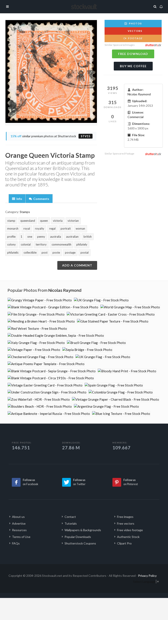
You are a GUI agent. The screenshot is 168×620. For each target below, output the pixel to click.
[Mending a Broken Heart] (41, 321)
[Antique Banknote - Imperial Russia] (49, 413)
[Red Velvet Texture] (37, 328)
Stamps (25, 212)
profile (11, 236)
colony (11, 244)
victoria (58, 220)
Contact (70, 517)
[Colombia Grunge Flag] (121, 392)
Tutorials (71, 523)
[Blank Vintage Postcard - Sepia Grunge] (52, 371)
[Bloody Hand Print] (127, 371)
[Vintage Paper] (34, 349)
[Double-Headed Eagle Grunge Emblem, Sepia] (56, 335)
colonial (26, 244)
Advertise (19, 523)
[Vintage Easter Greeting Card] (45, 385)
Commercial (136, 117)
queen (44, 220)
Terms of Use (21, 537)
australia (55, 236)
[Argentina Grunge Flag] (106, 406)
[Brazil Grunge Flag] (96, 342)
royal (26, 228)
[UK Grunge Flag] (101, 300)
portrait (66, 228)
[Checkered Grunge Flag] (40, 356)
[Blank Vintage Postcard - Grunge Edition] (53, 307)
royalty (39, 228)
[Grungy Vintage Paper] (40, 300)
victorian (73, 220)
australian (72, 236)
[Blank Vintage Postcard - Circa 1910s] (51, 378)
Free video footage (130, 530)
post (44, 252)
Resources (19, 530)
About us (18, 517)
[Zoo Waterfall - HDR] (39, 399)
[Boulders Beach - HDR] (40, 406)
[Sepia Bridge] (87, 349)
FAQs (16, 543)
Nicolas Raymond (139, 94)
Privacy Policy (147, 575)
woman (80, 228)
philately (81, 244)
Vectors (134, 31)
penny (41, 236)
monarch (12, 228)
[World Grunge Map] (130, 307)
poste (56, 252)
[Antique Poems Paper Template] (46, 363)
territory (41, 244)
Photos (135, 23)
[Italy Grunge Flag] (36, 342)
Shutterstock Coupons (80, 543)
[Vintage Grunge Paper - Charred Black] (115, 399)
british (88, 236)
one (29, 236)
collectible (30, 252)
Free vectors (125, 523)
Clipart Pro (124, 543)
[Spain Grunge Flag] (114, 385)
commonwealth (61, 244)
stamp (11, 220)
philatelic (13, 252)
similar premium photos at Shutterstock (50, 136)
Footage (135, 38)
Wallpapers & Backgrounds (83, 530)
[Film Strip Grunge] (36, 314)
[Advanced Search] (155, 5)
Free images (125, 517)
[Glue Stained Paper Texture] (112, 321)
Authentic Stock (128, 537)
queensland (27, 220)
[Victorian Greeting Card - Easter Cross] (111, 314)
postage (70, 252)
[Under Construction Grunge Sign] (47, 392)
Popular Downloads (78, 537)
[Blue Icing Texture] (121, 413)
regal (52, 228)
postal (84, 252)
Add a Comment (77, 265)
